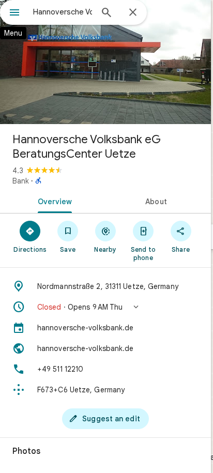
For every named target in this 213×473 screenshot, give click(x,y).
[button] (105, 307)
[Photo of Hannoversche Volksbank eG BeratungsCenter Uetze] (105, 62)
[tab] (52, 200)
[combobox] (62, 12)
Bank (20, 181)
